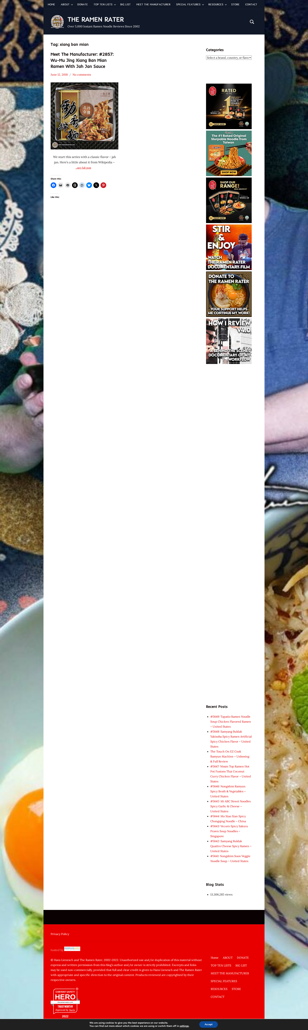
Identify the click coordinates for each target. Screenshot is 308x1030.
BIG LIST (125, 4)
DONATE (82, 4)
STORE (235, 4)
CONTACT (251, 4)
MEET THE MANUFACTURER (153, 4)
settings (184, 1026)
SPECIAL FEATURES (188, 4)
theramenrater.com (65, 1002)
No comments (82, 74)
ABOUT (65, 4)
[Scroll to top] (300, 1022)
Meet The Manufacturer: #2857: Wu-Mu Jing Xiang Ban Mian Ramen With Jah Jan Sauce (82, 60)
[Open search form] (252, 21)
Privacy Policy (60, 934)
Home (51, 4)
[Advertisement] (229, 418)
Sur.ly (72, 1010)
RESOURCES (215, 4)
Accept (208, 1024)
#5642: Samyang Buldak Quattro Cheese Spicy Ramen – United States (230, 846)
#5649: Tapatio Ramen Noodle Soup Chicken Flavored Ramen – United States (230, 721)
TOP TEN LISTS (103, 4)
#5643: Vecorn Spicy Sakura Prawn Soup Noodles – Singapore (229, 831)
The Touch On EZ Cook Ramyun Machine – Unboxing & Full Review (229, 756)
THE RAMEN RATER (96, 19)
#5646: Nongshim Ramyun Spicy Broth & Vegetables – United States (228, 791)
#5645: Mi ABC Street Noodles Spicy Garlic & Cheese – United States (230, 806)
